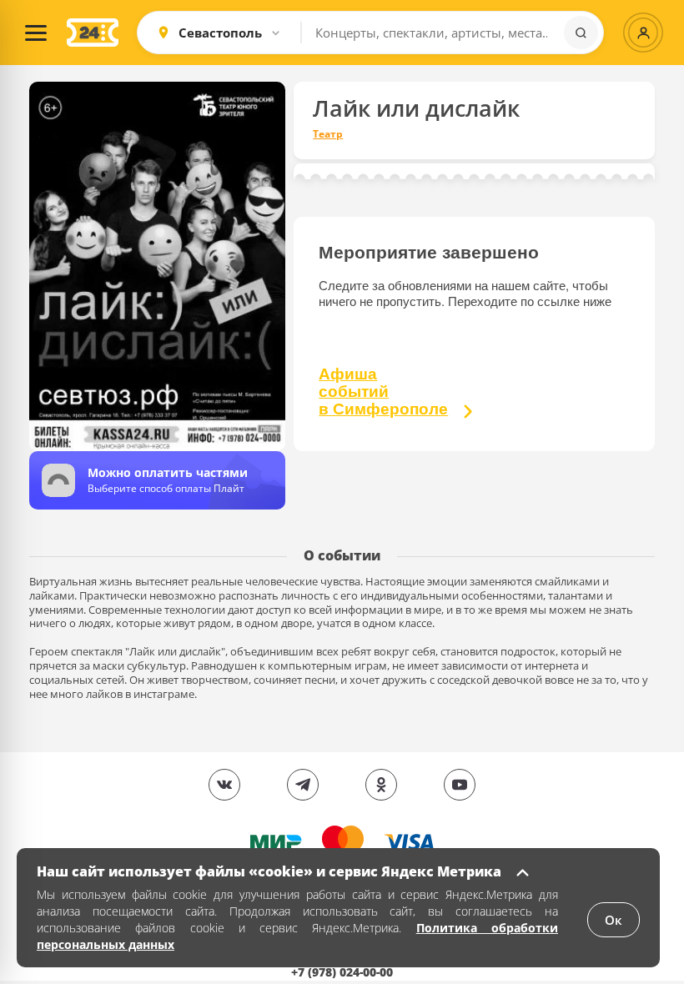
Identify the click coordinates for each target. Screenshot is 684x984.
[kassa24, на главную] (92, 32)
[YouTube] (459, 785)
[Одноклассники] (381, 785)
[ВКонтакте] (224, 785)
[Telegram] (303, 785)
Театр (328, 134)
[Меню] (36, 32)
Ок (613, 919)
